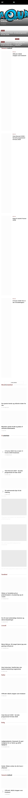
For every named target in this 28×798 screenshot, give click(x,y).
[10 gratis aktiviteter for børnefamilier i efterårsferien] (14, 507)
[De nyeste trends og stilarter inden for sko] (14, 395)
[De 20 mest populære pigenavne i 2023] (14, 558)
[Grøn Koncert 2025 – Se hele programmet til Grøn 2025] (14, 463)
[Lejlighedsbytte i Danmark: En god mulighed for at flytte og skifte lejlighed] (14, 732)
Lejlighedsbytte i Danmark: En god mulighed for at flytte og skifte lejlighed (12, 743)
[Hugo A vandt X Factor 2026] (6, 255)
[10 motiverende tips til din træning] (14, 483)
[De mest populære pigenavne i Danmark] (14, 532)
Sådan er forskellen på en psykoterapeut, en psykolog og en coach (12, 594)
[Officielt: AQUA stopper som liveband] (14, 15)
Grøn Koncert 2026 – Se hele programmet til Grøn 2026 (19, 137)
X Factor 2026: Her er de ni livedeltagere (7, 44)
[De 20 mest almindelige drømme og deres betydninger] (14, 609)
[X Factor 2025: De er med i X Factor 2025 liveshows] (14, 443)
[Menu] (2, 2)
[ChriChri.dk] (14, 2)
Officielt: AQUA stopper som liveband (11, 20)
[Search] (26, 2)
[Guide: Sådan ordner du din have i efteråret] (14, 757)
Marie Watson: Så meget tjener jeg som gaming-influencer (20, 43)
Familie (3, 496)
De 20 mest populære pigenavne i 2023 (14, 568)
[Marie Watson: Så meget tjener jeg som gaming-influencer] (14, 635)
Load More (14, 382)
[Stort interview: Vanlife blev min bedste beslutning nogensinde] (14, 658)
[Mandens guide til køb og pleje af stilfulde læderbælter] (14, 418)
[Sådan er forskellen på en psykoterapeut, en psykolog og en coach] (14, 584)
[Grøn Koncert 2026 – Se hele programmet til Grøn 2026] (14, 31)
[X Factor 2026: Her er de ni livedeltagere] (7, 42)
